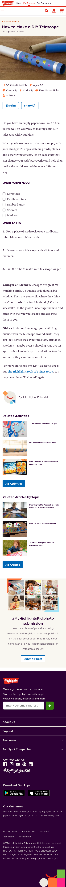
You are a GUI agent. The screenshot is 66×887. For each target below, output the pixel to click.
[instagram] (11, 764)
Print (12, 105)
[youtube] (18, 764)
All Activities (13, 483)
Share (28, 105)
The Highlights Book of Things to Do (30, 371)
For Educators (44, 3)
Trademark (8, 836)
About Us (9, 722)
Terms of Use (28, 831)
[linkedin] (31, 764)
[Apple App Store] (39, 793)
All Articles (12, 564)
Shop (18, 3)
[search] (46, 10)
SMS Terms (45, 831)
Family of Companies (17, 749)
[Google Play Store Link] (14, 793)
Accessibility (25, 836)
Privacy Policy (10, 831)
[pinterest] (24, 764)
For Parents (29, 3)
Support (8, 731)
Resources (9, 740)
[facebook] (5, 764)
